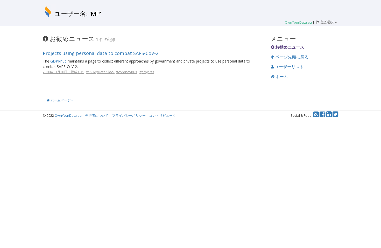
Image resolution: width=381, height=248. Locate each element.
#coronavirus (126, 72)
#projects (146, 72)
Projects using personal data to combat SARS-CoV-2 (100, 53)
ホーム (281, 76)
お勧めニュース (289, 47)
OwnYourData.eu (68, 115)
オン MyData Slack (100, 72)
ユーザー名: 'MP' (77, 13)
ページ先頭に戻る (291, 57)
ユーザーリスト (289, 67)
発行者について (97, 115)
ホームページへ (62, 100)
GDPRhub (58, 61)
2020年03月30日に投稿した (63, 72)
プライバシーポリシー (129, 115)
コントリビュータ (162, 115)
